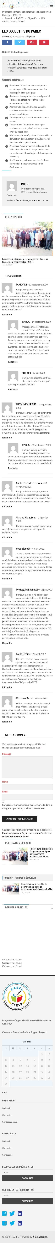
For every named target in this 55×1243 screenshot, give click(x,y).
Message (6, 753)
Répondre (7, 314)
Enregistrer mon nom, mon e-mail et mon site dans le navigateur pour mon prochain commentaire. (27, 807)
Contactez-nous (9, 1122)
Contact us (7, 1155)
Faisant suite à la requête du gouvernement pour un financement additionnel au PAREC (25, 260)
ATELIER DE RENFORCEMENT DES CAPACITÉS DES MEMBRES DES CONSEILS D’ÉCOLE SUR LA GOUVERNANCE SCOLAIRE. (27, 941)
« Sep (4, 1092)
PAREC (8, 36)
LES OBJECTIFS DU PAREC (21, 31)
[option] (27, 931)
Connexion (7, 1115)
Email (4, 791)
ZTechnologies (40, 1236)
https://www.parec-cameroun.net (32, 200)
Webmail (6, 1108)
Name (5, 781)
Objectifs (30, 36)
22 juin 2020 (19, 37)
